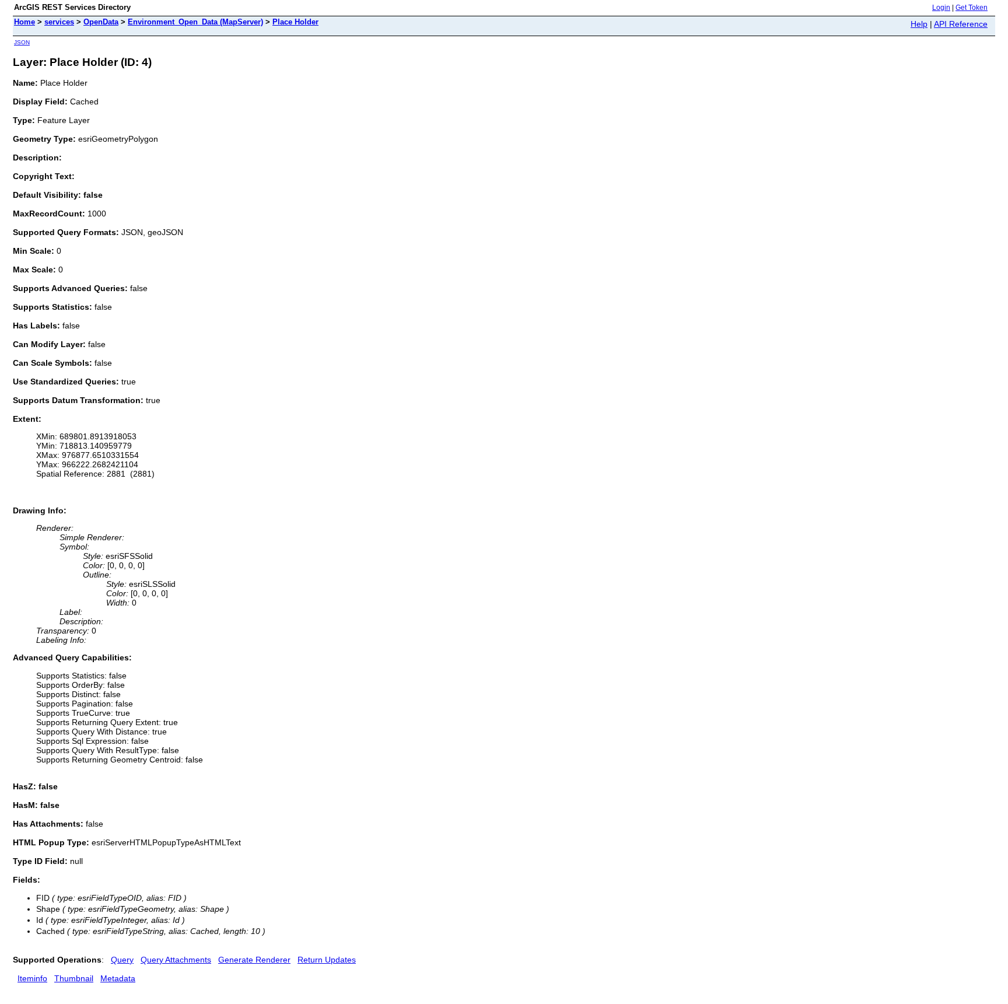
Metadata (117, 978)
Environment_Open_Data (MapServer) (195, 22)
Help (919, 24)
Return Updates (327, 959)
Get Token (972, 7)
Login (941, 7)
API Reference (961, 24)
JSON (22, 42)
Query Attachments (176, 959)
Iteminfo (32, 978)
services (59, 22)
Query (122, 959)
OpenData (100, 22)
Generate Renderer (254, 959)
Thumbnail (73, 978)
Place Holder (295, 22)
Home (24, 22)
